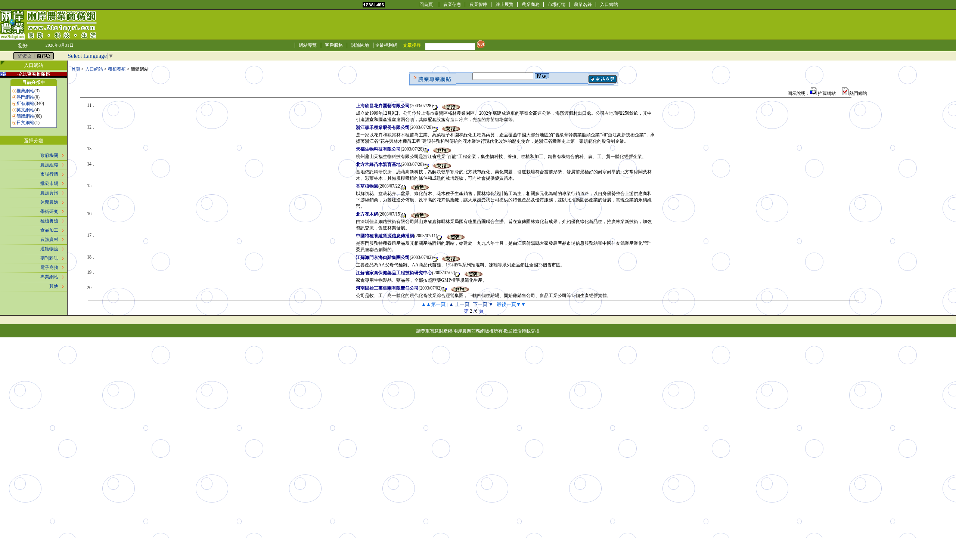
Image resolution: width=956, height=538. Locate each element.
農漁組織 (49, 164)
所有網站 (25, 103)
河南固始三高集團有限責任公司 (387, 288)
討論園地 (360, 45)
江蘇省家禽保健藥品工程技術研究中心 (394, 272)
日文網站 (25, 122)
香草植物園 (367, 186)
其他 (53, 286)
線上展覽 (504, 4)
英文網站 (25, 109)
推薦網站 (25, 90)
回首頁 (426, 4)
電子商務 (49, 267)
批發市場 (49, 183)
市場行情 (557, 4)
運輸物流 (49, 248)
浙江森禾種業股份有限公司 (383, 127)
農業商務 (531, 4)
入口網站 (609, 4)
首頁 (75, 69)
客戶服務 (334, 45)
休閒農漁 (49, 202)
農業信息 (452, 4)
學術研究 (49, 211)
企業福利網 (386, 45)
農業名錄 (583, 4)
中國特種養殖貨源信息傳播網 (385, 235)
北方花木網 (367, 214)
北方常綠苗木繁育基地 (378, 164)
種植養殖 (49, 220)
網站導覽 (308, 45)
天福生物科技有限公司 (378, 149)
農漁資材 (49, 239)
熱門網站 (25, 97)
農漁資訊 (49, 192)
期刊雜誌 (49, 258)
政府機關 (49, 155)
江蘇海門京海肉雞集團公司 (383, 257)
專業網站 (49, 276)
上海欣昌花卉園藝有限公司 (383, 105)
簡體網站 (25, 116)
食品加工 (49, 230)
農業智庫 (478, 4)
